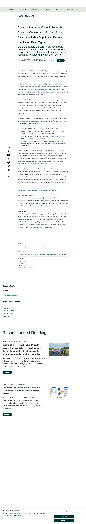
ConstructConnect (29, 246)
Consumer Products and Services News (13, 9)
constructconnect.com (36, 198)
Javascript (6, 316)
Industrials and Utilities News (59, 9)
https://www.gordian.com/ (10, 295)
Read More (7, 372)
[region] (43, 516)
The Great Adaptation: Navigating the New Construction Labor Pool (38, 89)
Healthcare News (47, 9)
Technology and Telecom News (70, 9)
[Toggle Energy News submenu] (30, 9)
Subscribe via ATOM (9, 313)
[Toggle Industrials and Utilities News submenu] (65, 9)
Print (4, 306)
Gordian (49, 60)
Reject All (64, 516)
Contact (20, 273)
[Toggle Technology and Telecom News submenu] (76, 9)
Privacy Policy (17, 515)
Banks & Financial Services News (35, 9)
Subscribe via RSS (8, 311)
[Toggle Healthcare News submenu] (53, 9)
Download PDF (7, 308)
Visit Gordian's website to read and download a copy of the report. (37, 190)
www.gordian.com (28, 214)
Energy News (24, 9)
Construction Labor (41, 246)
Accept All (64, 520)
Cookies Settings (64, 512)
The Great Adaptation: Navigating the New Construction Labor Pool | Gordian (43, 254)
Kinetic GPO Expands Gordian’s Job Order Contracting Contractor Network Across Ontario (21, 390)
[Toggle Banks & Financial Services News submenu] (41, 9)
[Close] (83, 516)
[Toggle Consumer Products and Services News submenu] (19, 9)
